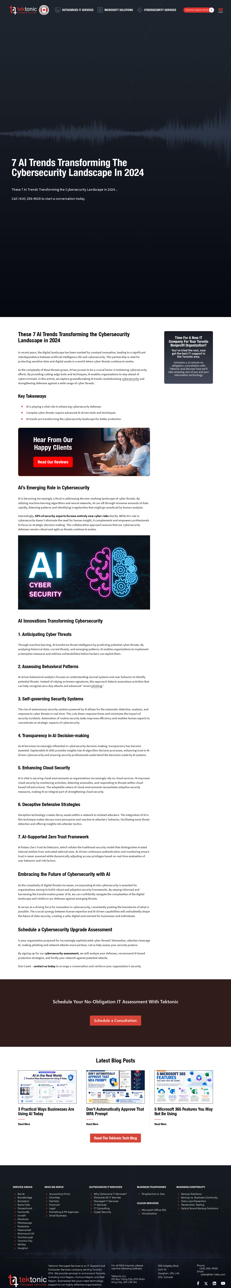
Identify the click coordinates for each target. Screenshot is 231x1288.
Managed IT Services (106, 1201)
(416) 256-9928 (29, 198)
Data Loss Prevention (193, 1201)
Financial (54, 1204)
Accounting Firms (59, 1193)
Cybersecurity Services (160, 10)
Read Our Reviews (53, 461)
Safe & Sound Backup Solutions (199, 1208)
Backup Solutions (191, 1193)
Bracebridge (25, 1197)
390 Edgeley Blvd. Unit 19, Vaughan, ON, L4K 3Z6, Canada (168, 1271)
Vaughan (23, 1248)
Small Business (58, 1215)
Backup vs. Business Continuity (199, 1197)
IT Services (100, 1204)
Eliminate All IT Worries (107, 1197)
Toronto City (25, 1240)
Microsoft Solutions (118, 10)
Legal (52, 1208)
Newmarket (24, 1230)
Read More (24, 1124)
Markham (23, 1219)
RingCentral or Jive (153, 1193)
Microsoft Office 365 (154, 1209)
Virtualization (149, 1213)
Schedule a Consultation (115, 1020)
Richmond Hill (26, 1233)
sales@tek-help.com (213, 1274)
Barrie (21, 1193)
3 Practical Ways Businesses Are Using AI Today (46, 1111)
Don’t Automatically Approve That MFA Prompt (115, 1111)
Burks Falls (24, 1204)
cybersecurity (130, 379)
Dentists (54, 1201)
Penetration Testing (192, 1204)
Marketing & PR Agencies (64, 1211)
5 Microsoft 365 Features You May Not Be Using (183, 1111)
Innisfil (22, 1215)
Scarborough (25, 1237)
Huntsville (23, 1211)
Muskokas (23, 1226)
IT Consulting (102, 1208)
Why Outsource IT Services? (110, 1193)
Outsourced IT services (78, 10)
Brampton (23, 1201)
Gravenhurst (25, 1208)
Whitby (22, 1244)
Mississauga (25, 1222)
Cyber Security (102, 1211)
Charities (54, 1197)
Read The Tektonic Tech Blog (115, 1138)
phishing (96, 686)
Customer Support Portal (196, 10)
